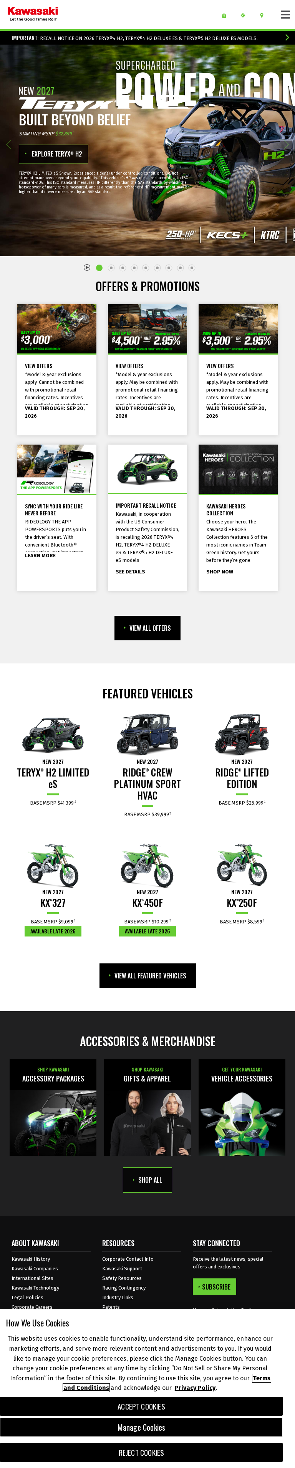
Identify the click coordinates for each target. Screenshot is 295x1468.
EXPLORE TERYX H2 (56, 153)
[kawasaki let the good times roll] (33, 14)
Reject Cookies (141, 1452)
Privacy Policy (195, 1387)
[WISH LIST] (226, 15)
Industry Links (117, 1297)
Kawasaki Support (122, 1268)
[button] (8, 144)
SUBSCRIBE (216, 1286)
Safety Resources (122, 1278)
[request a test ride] (245, 15)
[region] (147, 1388)
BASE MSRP (52, 803)
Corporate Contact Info (128, 1259)
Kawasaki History (31, 1259)
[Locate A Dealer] (264, 15)
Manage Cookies (142, 1427)
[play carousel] (87, 267)
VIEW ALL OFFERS (150, 628)
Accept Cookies (141, 1406)
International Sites (32, 1278)
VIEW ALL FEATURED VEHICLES (150, 975)
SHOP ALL (150, 1180)
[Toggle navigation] (285, 14)
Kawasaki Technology (35, 1288)
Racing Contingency (124, 1288)
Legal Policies (27, 1297)
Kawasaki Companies (35, 1268)
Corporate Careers (32, 1307)
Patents (111, 1307)
